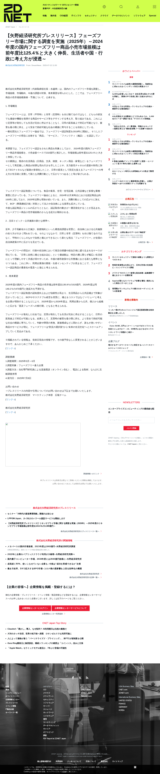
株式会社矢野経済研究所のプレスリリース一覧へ (80, 531)
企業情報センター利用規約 (52, 614)
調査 (45, 735)
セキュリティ (91, 16)
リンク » (10, 348)
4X (82, 686)
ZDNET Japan (10, 27)
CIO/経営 (64, 16)
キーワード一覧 (12, 712)
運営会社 (104, 761)
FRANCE (122, 704)
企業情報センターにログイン (35, 608)
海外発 (53, 16)
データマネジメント (121, 16)
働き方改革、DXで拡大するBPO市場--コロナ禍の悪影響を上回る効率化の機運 (45, 569)
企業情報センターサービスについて (71, 608)
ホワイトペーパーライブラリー (138, 190)
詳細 (64, 772)
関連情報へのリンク (91, 474)
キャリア (46, 729)
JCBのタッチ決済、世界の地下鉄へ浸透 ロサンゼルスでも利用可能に (40, 634)
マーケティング (49, 722)
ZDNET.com (124, 693)
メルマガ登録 (131, 428)
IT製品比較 (10, 709)
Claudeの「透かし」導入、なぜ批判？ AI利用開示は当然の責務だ (37, 629)
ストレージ (47, 709)
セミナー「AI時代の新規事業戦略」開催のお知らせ (31, 514)
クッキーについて (74, 761)
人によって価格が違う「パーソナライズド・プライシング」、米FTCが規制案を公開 (46, 638)
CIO (44, 690)
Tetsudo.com (86, 696)
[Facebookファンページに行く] (73, 677)
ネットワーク (48, 712)
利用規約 (59, 761)
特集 (45, 16)
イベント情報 (11, 706)
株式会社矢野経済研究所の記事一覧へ (84, 577)
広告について (91, 761)
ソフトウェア (140, 16)
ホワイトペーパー (13, 696)
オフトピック (48, 732)
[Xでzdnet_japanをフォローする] (80, 677)
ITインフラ (76, 16)
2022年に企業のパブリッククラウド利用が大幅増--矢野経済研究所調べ (41, 554)
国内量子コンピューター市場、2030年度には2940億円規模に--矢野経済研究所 (45, 559)
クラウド (104, 16)
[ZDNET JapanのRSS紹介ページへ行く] (87, 677)
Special (152, 16)
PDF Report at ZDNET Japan (54, 739)
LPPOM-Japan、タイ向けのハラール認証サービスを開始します (36, 518)
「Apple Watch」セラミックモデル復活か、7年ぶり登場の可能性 (37, 648)
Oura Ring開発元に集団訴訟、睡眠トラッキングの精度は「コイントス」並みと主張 (45, 643)
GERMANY (123, 707)
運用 (45, 719)
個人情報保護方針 (44, 761)
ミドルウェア (48, 716)
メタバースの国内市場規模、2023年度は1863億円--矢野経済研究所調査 (42, 546)
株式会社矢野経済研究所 (15, 65)
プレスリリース (24, 27)
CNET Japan (132, 444)
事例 (7, 690)
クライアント (48, 696)
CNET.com (123, 690)
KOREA (121, 710)
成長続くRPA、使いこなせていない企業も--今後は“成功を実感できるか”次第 (44, 564)
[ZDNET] (22, 11)
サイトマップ (117, 761)
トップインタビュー (13, 693)
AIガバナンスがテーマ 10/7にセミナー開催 (61, 5)
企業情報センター (13, 699)
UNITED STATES (125, 700)
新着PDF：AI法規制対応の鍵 (55, 8)
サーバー (46, 706)
